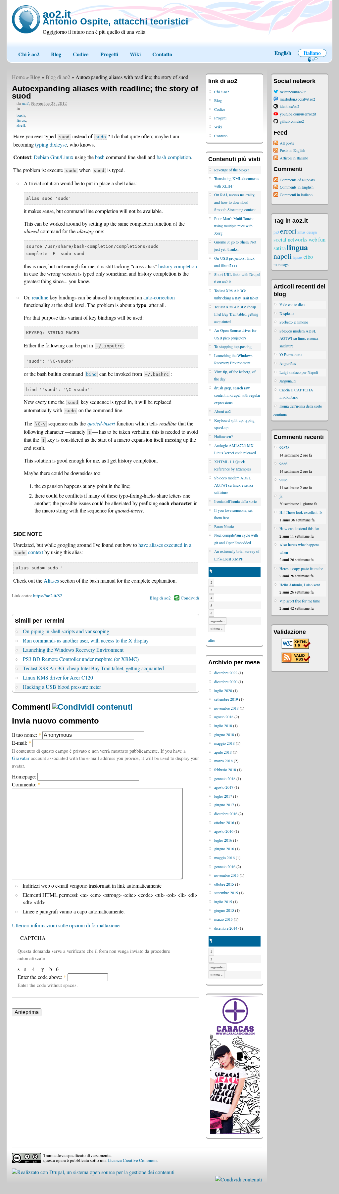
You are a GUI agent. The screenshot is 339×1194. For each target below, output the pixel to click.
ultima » (216, 628)
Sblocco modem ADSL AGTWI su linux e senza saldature (233, 485)
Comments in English (297, 187)
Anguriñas (287, 363)
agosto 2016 (223, 831)
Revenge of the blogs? (231, 169)
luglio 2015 (223, 901)
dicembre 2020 (225, 681)
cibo (308, 256)
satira (279, 248)
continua (280, 414)
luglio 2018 (223, 725)
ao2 (25, 103)
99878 (284, 447)
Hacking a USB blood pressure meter (62, 686)
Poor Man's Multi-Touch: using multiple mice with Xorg (234, 226)
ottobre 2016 (224, 822)
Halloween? (223, 436)
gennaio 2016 (224, 866)
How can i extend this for (299, 528)
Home (18, 76)
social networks (290, 239)
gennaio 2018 (224, 778)
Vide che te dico (292, 304)
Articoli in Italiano (294, 157)
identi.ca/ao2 (289, 106)
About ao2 (222, 411)
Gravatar (20, 758)
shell (21, 125)
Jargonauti (287, 380)
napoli (282, 256)
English (282, 53)
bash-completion (174, 157)
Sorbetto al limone (293, 322)
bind (91, 374)
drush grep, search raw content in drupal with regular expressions (237, 395)
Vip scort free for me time (299, 600)
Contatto (162, 54)
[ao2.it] (26, 19)
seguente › (217, 621)
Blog (56, 54)
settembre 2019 (226, 699)
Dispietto (286, 313)
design (312, 232)
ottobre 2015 (224, 884)
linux (21, 120)
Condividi (190, 598)
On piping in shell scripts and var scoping (66, 631)
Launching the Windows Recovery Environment (73, 649)
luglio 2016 (223, 840)
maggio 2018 (224, 743)
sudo (100, 136)
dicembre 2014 (225, 928)
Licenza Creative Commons (132, 1160)
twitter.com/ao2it (293, 91)
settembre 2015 (226, 892)
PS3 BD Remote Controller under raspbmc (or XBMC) (81, 658)
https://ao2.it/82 (47, 595)
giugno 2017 (224, 804)
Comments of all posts (297, 179)
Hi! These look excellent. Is (300, 512)
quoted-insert (101, 423)
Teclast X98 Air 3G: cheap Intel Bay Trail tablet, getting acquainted (93, 668)
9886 (283, 463)
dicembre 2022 (225, 672)
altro (211, 640)
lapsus (298, 257)
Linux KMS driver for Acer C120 (58, 677)
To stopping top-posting (233, 346)
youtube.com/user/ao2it (298, 113)
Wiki (135, 54)
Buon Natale (224, 526)
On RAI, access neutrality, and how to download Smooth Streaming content (235, 202)
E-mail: (21, 742)
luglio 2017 (223, 796)
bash (21, 115)
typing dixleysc (51, 144)
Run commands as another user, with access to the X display (86, 640)
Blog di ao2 (58, 76)
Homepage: (24, 776)
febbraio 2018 (225, 769)
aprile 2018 (223, 752)
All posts (287, 143)
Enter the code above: (42, 976)
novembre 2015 (226, 875)
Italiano (312, 53)
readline (40, 297)
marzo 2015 (223, 919)
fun (321, 239)
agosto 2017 (223, 787)
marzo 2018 (223, 760)
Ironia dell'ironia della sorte (235, 501)
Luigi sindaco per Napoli (298, 372)
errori (288, 231)
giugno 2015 (224, 910)
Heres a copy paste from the (301, 568)
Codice (80, 54)
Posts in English (292, 150)
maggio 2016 (224, 857)
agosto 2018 (223, 716)
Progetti (109, 54)
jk (280, 496)
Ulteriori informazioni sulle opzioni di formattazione (66, 925)
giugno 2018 (224, 734)
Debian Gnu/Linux (53, 157)
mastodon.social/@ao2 (297, 99)
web (313, 239)
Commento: (26, 784)
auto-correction (159, 297)
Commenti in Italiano (296, 194)
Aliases (51, 580)
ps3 (276, 232)
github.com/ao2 (292, 121)
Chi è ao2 (28, 54)
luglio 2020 (223, 690)
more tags (281, 264)
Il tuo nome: (26, 734)
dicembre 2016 (225, 813)
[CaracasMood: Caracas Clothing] (235, 1132)
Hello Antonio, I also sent (299, 584)
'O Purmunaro (290, 354)
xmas (301, 232)
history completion (177, 266)
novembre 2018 (226, 708)
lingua (297, 247)
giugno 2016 (224, 848)
